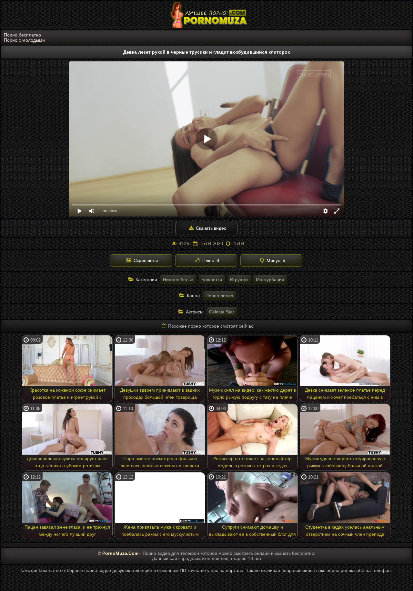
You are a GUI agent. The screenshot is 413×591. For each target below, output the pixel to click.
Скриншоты (145, 260)
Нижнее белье (178, 279)
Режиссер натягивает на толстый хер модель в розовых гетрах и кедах (252, 462)
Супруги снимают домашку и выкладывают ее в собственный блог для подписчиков (252, 531)
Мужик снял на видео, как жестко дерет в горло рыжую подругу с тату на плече (252, 393)
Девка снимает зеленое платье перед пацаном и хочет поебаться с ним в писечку (345, 394)
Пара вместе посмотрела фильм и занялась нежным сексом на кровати (160, 462)
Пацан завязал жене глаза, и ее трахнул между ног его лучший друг (67, 530)
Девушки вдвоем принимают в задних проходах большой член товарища (160, 393)
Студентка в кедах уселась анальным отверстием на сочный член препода (345, 530)
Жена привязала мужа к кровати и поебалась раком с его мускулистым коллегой (160, 531)
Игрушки (239, 279)
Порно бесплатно (22, 34)
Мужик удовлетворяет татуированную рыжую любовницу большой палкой (345, 462)
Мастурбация (270, 279)
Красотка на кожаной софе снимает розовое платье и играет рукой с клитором (67, 394)
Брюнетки (211, 279)
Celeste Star (221, 311)
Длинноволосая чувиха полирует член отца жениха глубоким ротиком (67, 462)
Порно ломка (219, 295)
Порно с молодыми (24, 40)
